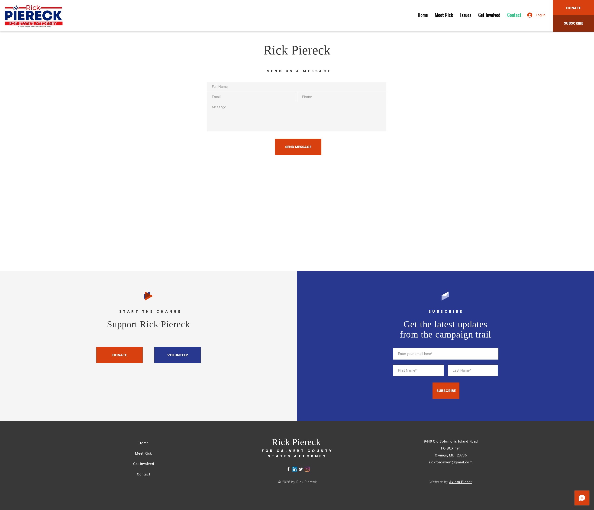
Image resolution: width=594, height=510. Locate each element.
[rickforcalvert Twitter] (300, 469)
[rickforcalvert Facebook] (288, 469)
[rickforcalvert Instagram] (307, 469)
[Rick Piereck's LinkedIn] (294, 469)
